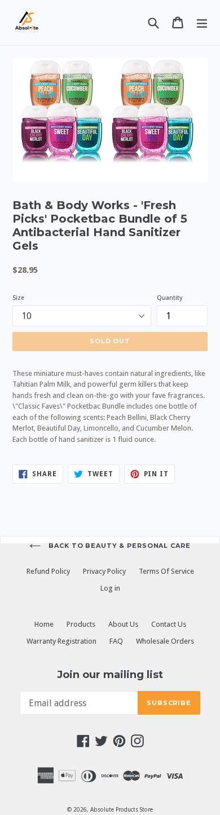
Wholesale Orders (165, 641)
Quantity (169, 298)
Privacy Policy (104, 571)
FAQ (116, 641)
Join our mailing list (110, 675)
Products (81, 624)
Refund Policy (48, 571)
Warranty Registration (61, 641)
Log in (110, 588)
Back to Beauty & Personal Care (118, 546)
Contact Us (168, 624)
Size (18, 298)
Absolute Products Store (121, 810)
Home (44, 624)
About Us (123, 624)
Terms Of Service (166, 571)
